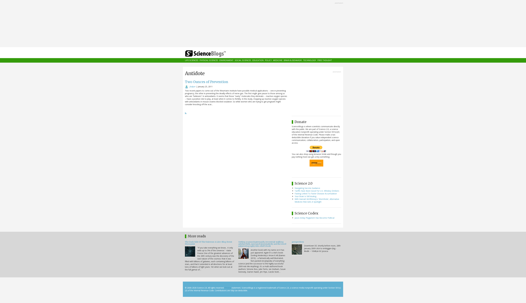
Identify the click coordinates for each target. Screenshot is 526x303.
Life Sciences (191, 60)
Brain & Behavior (293, 60)
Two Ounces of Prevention (206, 82)
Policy (268, 60)
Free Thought (324, 60)
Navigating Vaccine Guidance (307, 188)
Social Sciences (243, 60)
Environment (226, 60)
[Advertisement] (263, 24)
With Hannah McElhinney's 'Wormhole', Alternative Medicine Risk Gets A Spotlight (317, 200)
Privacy (228, 287)
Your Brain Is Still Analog (305, 196)
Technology (309, 60)
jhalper (193, 86)
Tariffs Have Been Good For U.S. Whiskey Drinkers (317, 191)
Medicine (277, 60)
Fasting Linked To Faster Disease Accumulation (316, 193)
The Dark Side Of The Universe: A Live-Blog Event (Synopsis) (208, 243)
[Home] (211, 53)
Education (258, 60)
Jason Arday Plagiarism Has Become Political (314, 218)
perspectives (298, 242)
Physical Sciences (209, 60)
